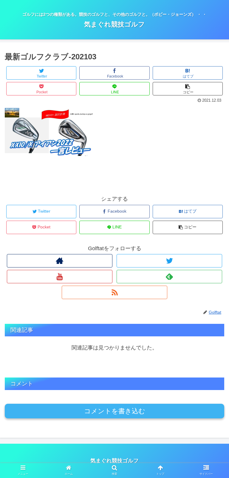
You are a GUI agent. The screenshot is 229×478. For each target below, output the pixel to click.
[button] (211, 468)
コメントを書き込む (114, 411)
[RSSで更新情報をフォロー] (114, 292)
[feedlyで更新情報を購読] (169, 276)
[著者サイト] (59, 260)
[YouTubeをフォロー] (59, 276)
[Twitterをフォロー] (169, 260)
